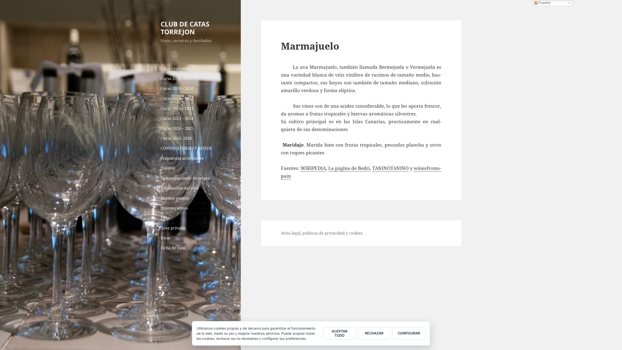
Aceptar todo (339, 333)
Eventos (168, 168)
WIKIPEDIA (313, 168)
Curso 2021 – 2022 (177, 98)
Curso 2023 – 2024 (177, 118)
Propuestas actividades (182, 158)
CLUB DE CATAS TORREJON (185, 27)
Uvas (165, 218)
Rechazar (374, 333)
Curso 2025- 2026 (176, 138)
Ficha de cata (173, 248)
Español (544, 3)
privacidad (335, 233)
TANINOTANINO (390, 168)
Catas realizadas (176, 68)
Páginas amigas (175, 198)
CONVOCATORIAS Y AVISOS (186, 148)
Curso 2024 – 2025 (177, 128)
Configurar (409, 333)
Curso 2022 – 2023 (177, 108)
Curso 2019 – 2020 (177, 88)
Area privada (173, 228)
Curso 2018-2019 (176, 78)
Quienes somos (174, 208)
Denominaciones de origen (185, 178)
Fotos (165, 238)
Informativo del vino (180, 188)
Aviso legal (291, 233)
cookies (356, 233)
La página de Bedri (349, 168)
